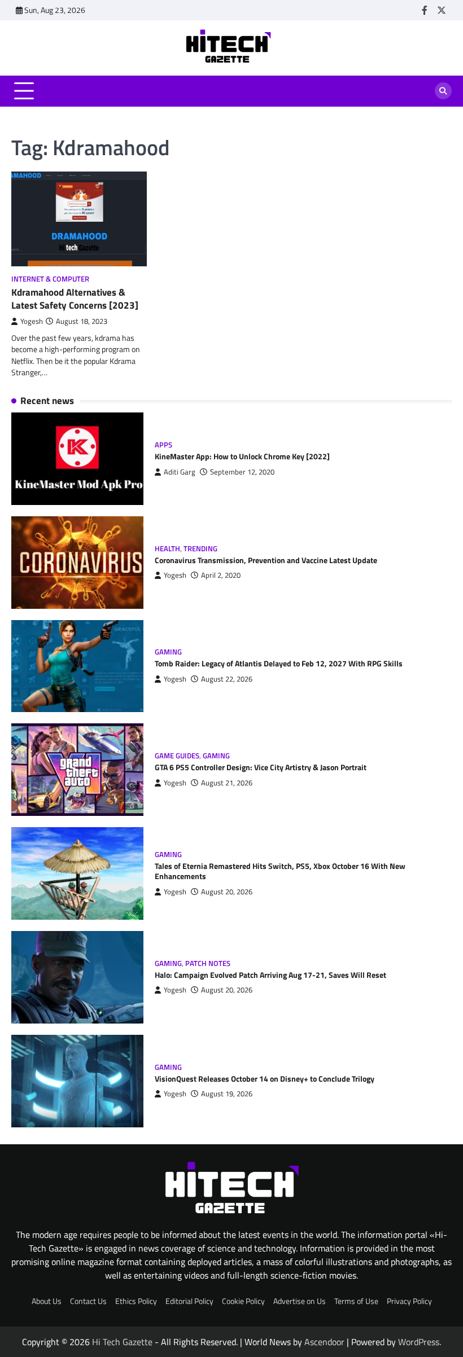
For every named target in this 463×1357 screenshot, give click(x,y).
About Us (47, 1301)
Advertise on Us (299, 1301)
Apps (163, 445)
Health (167, 548)
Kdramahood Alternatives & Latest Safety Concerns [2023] (74, 298)
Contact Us (88, 1301)
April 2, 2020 (221, 575)
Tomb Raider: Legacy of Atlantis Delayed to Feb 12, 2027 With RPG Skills (279, 663)
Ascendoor (324, 1342)
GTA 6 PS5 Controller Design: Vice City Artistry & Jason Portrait (260, 767)
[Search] (443, 90)
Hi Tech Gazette (122, 1342)
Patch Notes (207, 963)
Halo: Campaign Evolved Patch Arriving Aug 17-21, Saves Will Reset (270, 975)
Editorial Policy (189, 1301)
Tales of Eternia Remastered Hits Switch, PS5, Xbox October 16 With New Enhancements (280, 871)
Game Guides (177, 756)
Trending (200, 548)
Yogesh (31, 321)
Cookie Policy (243, 1301)
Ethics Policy (136, 1301)
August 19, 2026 (226, 1093)
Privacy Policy (409, 1301)
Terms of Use (356, 1301)
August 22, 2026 (226, 679)
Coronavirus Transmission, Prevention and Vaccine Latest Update (266, 560)
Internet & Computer (50, 279)
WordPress (418, 1342)
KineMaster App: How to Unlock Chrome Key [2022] (242, 456)
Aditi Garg (179, 472)
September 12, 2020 (242, 472)
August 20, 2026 (226, 891)
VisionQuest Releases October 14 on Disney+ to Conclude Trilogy (264, 1078)
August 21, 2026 (226, 783)
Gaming (168, 652)
